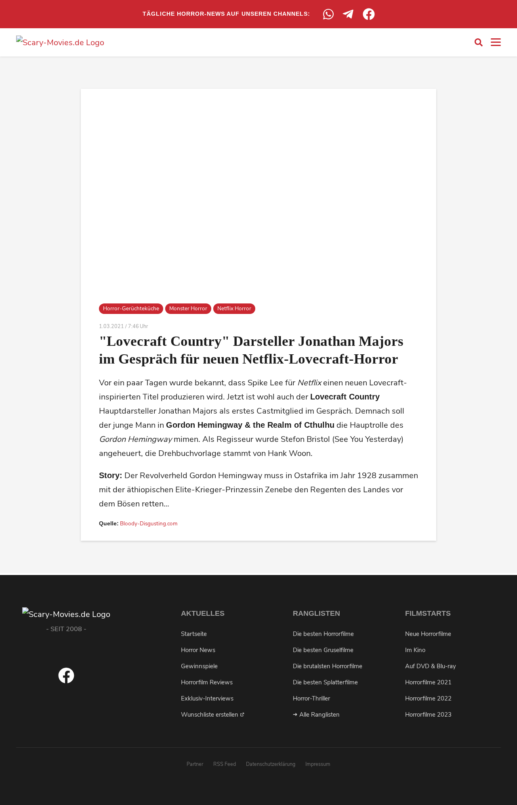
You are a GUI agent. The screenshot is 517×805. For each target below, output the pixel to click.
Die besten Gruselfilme (323, 650)
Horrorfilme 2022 (428, 698)
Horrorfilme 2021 (428, 682)
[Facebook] (369, 14)
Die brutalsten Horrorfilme (327, 666)
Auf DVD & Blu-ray (430, 666)
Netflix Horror (234, 308)
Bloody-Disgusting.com (149, 523)
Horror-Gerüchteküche (131, 308)
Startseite (194, 634)
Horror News (198, 650)
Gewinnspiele (199, 666)
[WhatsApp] (328, 14)
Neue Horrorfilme (428, 634)
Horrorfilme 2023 (428, 715)
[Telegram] (349, 14)
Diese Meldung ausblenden (258, 772)
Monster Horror (188, 308)
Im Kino (415, 650)
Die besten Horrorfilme (323, 634)
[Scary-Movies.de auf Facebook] (66, 680)
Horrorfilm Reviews (207, 682)
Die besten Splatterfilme (325, 682)
